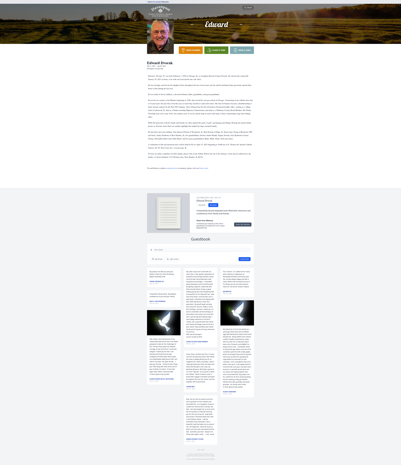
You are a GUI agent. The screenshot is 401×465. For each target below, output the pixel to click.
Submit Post (244, 259)
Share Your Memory (243, 224)
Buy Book (213, 205)
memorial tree (172, 168)
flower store (203, 168)
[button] (163, 322)
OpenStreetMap (202, 459)
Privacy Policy (195, 456)
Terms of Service (206, 456)
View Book (201, 205)
